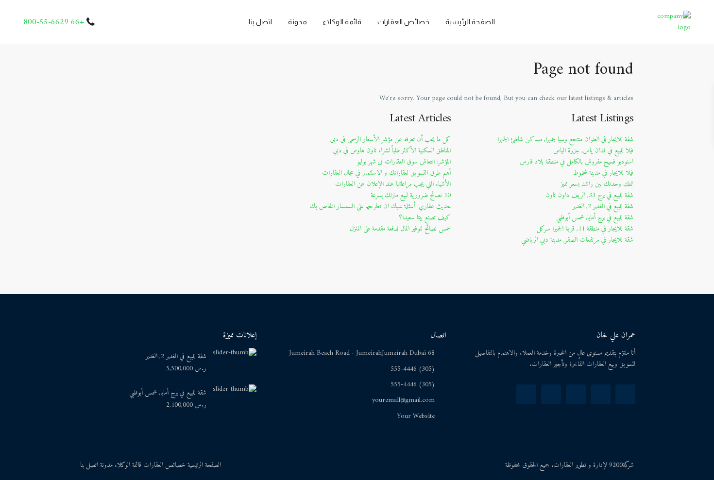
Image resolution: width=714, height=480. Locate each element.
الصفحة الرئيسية (470, 21)
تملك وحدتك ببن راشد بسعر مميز (597, 184)
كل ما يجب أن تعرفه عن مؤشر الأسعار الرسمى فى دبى (390, 139)
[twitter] (601, 394)
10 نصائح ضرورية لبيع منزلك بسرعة (411, 195)
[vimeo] (551, 394)
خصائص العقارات (403, 21)
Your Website (416, 416)
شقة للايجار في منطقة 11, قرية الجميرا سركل (585, 229)
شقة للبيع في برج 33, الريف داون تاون (589, 195)
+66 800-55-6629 (53, 22)
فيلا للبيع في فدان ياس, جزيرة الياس (593, 151)
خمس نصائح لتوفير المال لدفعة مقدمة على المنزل (400, 229)
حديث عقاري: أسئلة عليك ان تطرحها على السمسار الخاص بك (380, 206)
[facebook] (625, 394)
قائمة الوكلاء (342, 21)
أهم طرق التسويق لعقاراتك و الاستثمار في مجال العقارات (386, 173)
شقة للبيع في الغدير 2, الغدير (603, 206)
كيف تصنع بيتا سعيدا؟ (425, 218)
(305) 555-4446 (413, 369)
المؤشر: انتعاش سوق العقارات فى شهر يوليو (404, 162)
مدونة (297, 21)
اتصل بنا (260, 21)
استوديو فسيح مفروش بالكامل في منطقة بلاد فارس (576, 162)
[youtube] (576, 394)
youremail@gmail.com (403, 400)
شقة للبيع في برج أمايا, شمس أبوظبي (594, 218)
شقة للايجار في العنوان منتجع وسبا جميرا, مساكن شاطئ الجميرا (565, 139)
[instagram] (526, 394)
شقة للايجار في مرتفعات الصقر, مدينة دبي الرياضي (577, 240)
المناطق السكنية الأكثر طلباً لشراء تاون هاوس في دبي (392, 151)
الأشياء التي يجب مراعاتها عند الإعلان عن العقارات (393, 184)
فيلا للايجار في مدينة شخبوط (603, 173)
